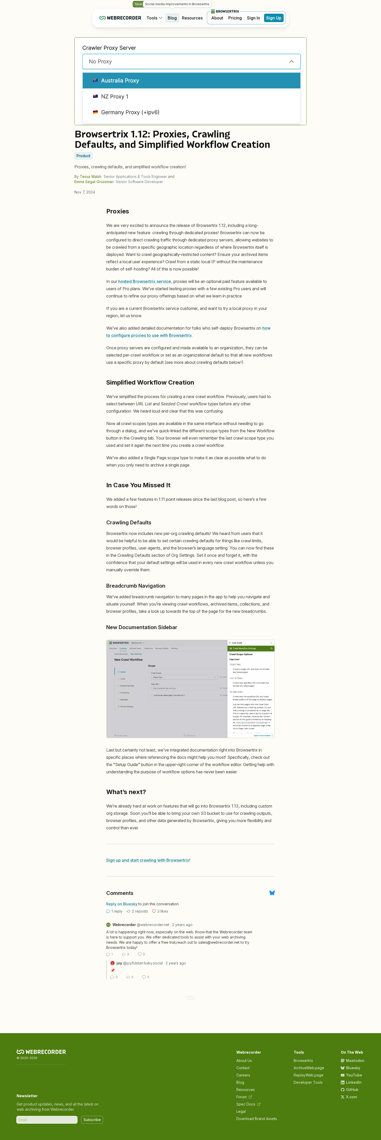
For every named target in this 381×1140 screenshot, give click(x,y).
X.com (351, 1097)
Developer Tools (308, 1082)
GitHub (352, 1089)
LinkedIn (354, 1082)
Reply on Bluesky (121, 904)
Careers (243, 1075)
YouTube (354, 1075)
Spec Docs (245, 1104)
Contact (243, 1068)
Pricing (235, 17)
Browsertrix (303, 1060)
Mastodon (355, 1060)
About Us (244, 1060)
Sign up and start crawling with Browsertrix (147, 860)
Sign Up (273, 17)
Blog (172, 17)
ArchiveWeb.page (309, 1068)
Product (83, 156)
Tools (151, 17)
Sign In (253, 17)
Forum (241, 1097)
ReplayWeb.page (308, 1075)
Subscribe (92, 1119)
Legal (241, 1111)
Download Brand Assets (256, 1118)
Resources (192, 17)
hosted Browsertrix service (144, 281)
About (217, 17)
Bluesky (353, 1068)
